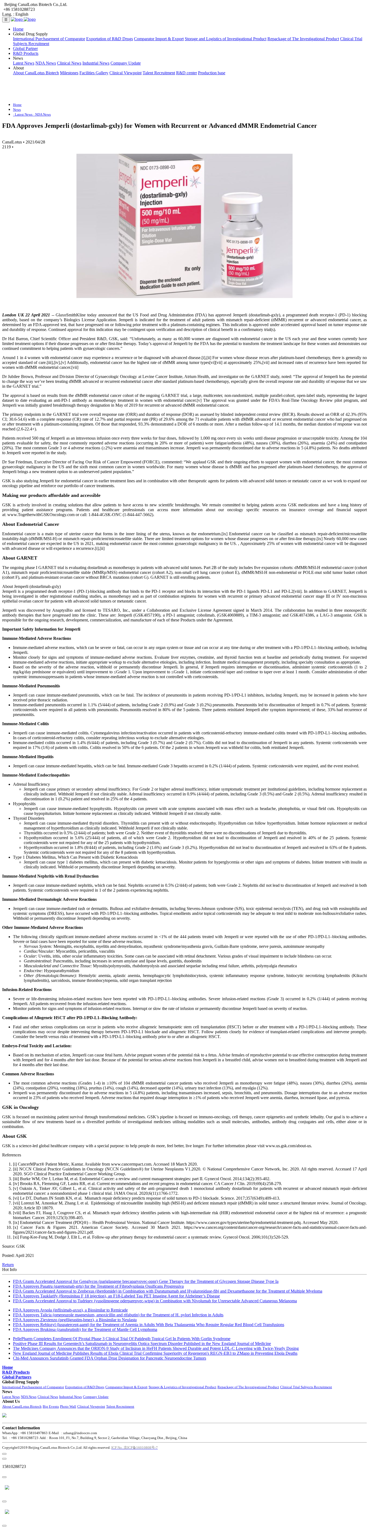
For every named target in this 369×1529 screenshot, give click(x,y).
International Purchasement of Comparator (49, 38)
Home (18, 29)
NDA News (45, 63)
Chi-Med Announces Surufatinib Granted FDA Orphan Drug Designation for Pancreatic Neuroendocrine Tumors (109, 1358)
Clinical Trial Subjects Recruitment (306, 1387)
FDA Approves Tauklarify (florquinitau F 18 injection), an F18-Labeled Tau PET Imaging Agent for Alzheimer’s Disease (116, 1296)
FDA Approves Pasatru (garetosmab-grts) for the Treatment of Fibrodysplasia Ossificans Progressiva (98, 1286)
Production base (211, 73)
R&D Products (25, 53)
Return (8, 1264)
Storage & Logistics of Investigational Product (182, 1387)
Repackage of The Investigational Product (303, 38)
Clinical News (69, 63)
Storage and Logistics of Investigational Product (225, 38)
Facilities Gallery (93, 73)
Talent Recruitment (159, 73)
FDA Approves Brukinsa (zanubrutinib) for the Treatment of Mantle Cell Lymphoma (85, 1329)
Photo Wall (68, 1406)
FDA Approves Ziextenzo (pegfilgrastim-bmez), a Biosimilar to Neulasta (75, 1319)
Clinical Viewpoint (125, 73)
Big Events (51, 1406)
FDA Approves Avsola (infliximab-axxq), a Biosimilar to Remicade (70, 1310)
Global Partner (25, 48)
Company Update (125, 63)
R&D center (186, 73)
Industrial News (95, 63)
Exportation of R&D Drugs (109, 38)
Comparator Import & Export (159, 38)
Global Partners (16, 1377)
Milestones (69, 73)
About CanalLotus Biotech (36, 73)
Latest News (23, 63)
